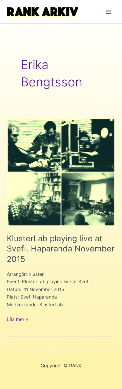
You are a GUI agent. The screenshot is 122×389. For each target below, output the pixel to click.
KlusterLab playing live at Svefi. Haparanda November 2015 (61, 248)
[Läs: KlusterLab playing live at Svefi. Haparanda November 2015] (61, 172)
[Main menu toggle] (109, 12)
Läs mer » (17, 319)
